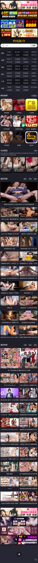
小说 (2, 81)
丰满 (25, 345)
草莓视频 (25, 87)
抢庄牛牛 (33, 55)
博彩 (2, 53)
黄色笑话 (25, 83)
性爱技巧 (33, 83)
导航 (2, 88)
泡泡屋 (17, 90)
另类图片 (33, 76)
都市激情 (9, 80)
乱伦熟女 (25, 69)
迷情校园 (9, 83)
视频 (2, 60)
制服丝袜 (9, 69)
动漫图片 (33, 73)
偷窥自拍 (9, 73)
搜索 (34, 45)
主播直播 (25, 62)
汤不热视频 (34, 87)
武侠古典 (33, 80)
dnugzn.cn (19, 41)
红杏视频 (9, 90)
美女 (25, 179)
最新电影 (4, 345)
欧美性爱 (33, 66)
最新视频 (4, 179)
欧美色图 (25, 73)
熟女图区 (25, 76)
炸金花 (17, 55)
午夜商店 (17, 87)
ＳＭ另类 (33, 62)
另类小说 (17, 83)
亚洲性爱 (9, 66)
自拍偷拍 (17, 59)
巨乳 (30, 179)
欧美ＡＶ (25, 59)
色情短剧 (25, 90)
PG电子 (9, 52)
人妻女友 (25, 80)
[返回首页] (35, 559)
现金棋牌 (25, 55)
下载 (35, 151)
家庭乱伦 (17, 80)
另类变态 (33, 69)
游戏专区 (33, 52)
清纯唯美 (17, 76)
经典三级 (17, 69)
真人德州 (17, 52)
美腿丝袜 (9, 76)
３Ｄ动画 (33, 59)
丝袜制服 (17, 62)
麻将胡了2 (9, 55)
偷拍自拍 (17, 66)
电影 (2, 67)
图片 (2, 74)
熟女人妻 (9, 62)
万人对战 (25, 52)
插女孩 (9, 87)
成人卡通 (25, 66)
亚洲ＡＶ (9, 59)
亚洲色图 (17, 73)
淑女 (30, 345)
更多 (35, 179)
